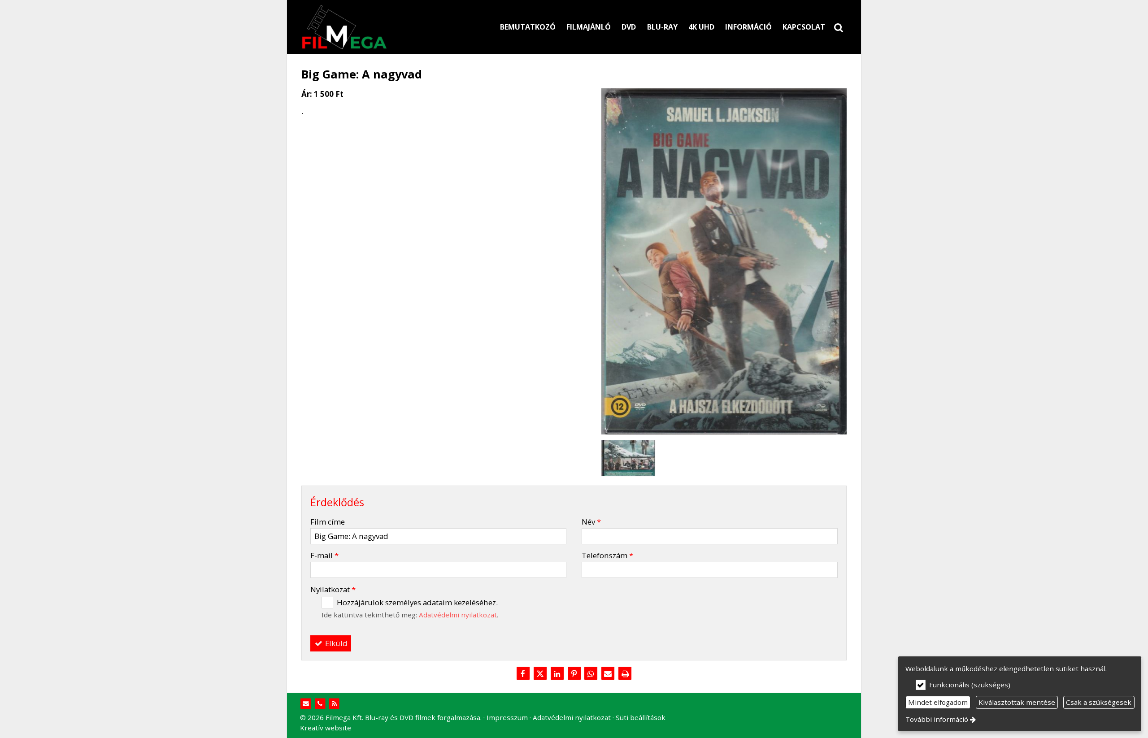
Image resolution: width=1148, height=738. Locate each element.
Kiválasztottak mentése (1016, 702)
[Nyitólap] (385, 26)
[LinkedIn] (557, 674)
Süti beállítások (640, 717)
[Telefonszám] (320, 704)
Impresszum (507, 717)
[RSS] (334, 704)
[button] (839, 27)
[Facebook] (523, 674)
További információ (936, 719)
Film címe (327, 522)
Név (591, 522)
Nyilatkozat (333, 589)
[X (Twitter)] (540, 674)
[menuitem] (839, 27)
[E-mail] (608, 674)
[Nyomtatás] (625, 674)
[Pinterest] (574, 674)
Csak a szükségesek (1098, 702)
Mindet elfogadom (938, 702)
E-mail (324, 555)
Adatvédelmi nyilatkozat (458, 614)
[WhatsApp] (591, 674)
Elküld (335, 643)
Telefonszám (607, 555)
